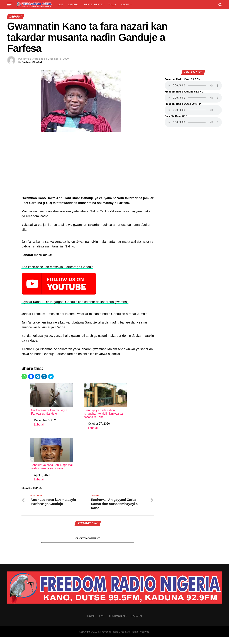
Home (91, 615)
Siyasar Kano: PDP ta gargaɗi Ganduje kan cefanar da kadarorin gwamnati (74, 302)
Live (60, 4)
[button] (24, 376)
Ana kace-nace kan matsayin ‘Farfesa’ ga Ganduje (57, 267)
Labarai (73, 4)
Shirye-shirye (93, 4)
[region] (87, 165)
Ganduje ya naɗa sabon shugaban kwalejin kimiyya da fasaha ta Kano (103, 414)
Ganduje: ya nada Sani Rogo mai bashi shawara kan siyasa (51, 466)
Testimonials (118, 615)
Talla (112, 4)
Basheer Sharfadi (32, 62)
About (125, 4)
